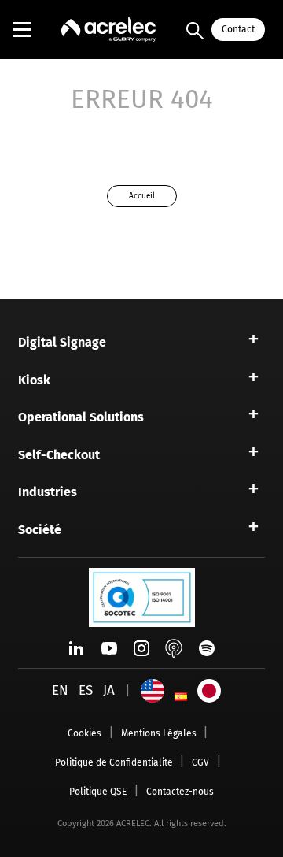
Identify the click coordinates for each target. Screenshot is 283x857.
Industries (47, 491)
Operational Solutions (81, 417)
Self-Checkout (59, 454)
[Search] (195, 30)
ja (109, 690)
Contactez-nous (180, 791)
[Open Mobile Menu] (22, 29)
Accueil (142, 196)
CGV (200, 762)
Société (39, 529)
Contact (238, 29)
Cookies (84, 733)
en (60, 690)
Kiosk (34, 380)
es (86, 690)
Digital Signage (62, 342)
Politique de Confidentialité (114, 762)
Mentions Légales (159, 733)
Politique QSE (98, 791)
